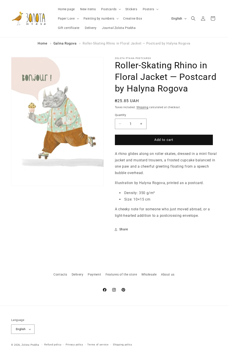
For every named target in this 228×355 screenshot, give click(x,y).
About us (168, 274)
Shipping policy (122, 344)
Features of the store (121, 274)
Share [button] (123, 229)
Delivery (77, 274)
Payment (94, 274)
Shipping (142, 107)
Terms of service (97, 344)
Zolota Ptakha (30, 344)
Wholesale (149, 274)
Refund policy (52, 344)
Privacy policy (74, 344)
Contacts (60, 274)
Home (42, 43)
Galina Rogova (65, 43)
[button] (110, 9)
